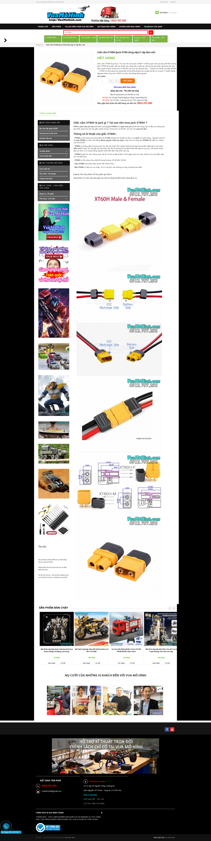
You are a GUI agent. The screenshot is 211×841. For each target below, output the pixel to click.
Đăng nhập (164, 2)
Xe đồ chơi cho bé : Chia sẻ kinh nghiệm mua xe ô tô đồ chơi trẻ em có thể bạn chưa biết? (53, 576)
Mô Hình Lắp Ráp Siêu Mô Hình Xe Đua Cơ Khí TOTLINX (91, 650)
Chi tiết (62, 663)
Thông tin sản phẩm (47, 113)
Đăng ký (173, 2)
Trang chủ (39, 45)
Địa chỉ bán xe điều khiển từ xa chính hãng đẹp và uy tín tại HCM (52, 561)
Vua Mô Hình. (70, 837)
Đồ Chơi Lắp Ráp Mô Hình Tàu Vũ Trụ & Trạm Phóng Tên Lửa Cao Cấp (161, 650)
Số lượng (101, 76)
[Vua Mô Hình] (87, 13)
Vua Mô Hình (170, 837)
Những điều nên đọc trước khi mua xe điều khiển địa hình (52, 569)
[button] (70, 813)
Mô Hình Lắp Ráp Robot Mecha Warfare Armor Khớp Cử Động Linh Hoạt (57, 650)
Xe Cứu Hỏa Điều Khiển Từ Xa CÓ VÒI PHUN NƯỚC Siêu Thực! (126, 650)
